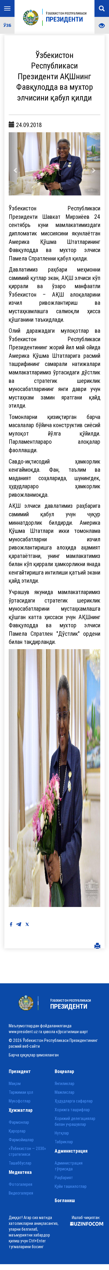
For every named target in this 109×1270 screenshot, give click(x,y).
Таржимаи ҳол (21, 1092)
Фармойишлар (21, 1139)
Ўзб (7, 25)
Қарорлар (17, 1131)
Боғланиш (65, 1200)
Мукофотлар (20, 1101)
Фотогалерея (20, 1184)
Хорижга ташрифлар (72, 1109)
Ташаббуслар (20, 1163)
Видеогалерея (21, 1193)
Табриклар (64, 1141)
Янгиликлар (64, 1083)
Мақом (15, 1083)
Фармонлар (19, 1122)
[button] (15, 164)
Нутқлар (62, 1133)
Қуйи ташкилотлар (71, 1186)
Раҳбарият (64, 1177)
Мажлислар (64, 1092)
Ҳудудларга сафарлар (74, 1101)
